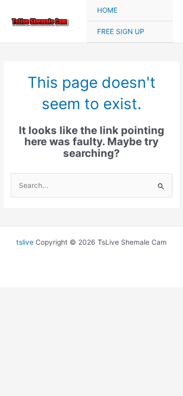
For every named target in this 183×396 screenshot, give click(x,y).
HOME (107, 10)
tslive (25, 242)
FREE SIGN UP (120, 31)
